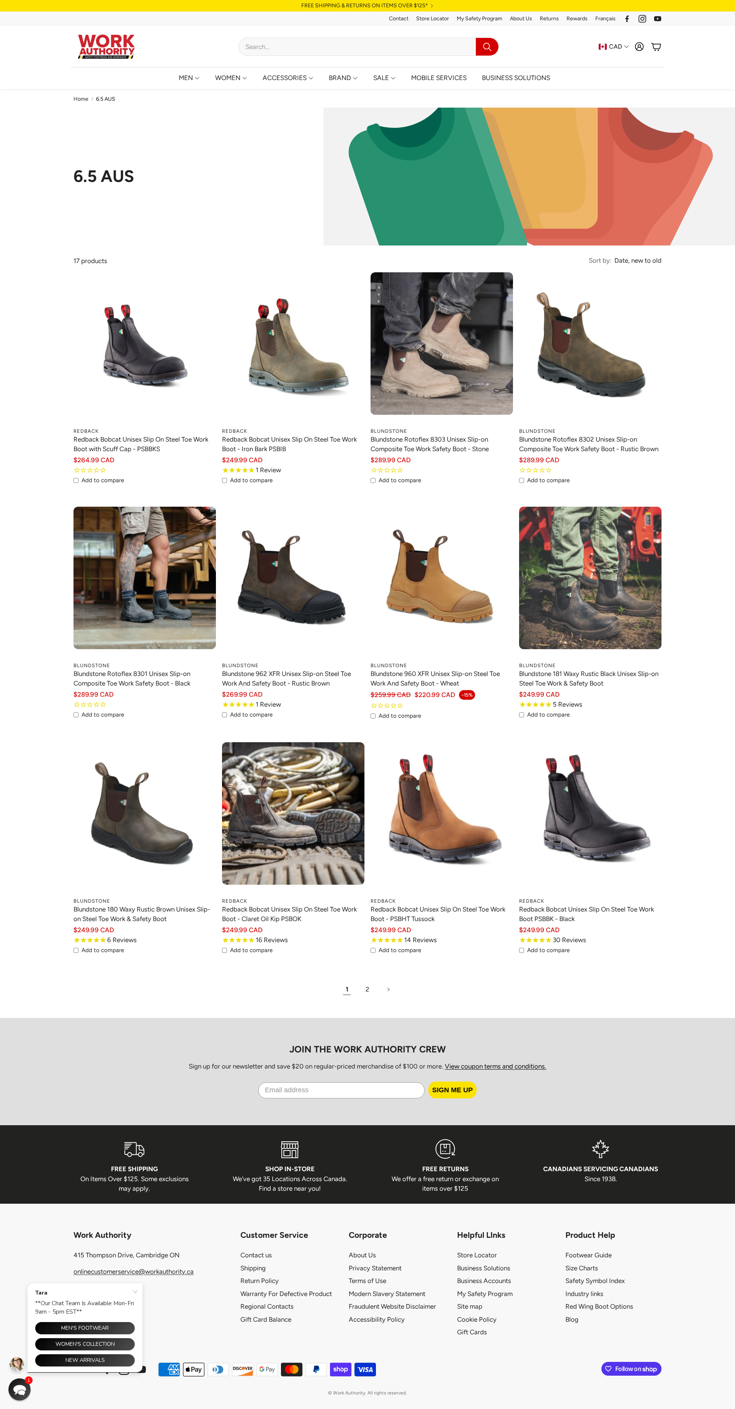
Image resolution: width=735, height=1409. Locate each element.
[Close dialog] (433, 656)
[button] (19, 1389)
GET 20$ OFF (367, 725)
